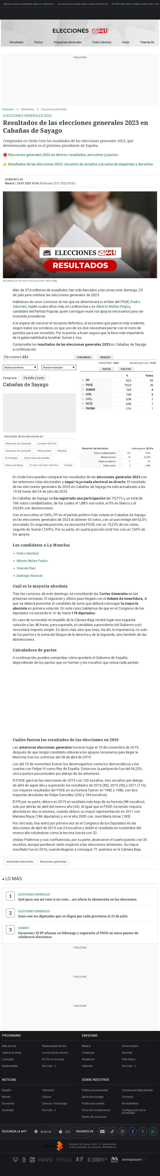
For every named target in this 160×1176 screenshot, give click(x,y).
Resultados (17, 42)
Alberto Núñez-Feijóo (32, 561)
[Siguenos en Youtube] (102, 1131)
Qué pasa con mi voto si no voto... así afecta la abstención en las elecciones (77, 899)
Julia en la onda (11, 1052)
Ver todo (47, 1066)
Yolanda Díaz (148, 42)
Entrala (68, 465)
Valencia (87, 1065)
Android (45, 1132)
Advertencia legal (92, 1096)
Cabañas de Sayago (25, 385)
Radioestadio (10, 1065)
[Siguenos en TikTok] (112, 1131)
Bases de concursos (94, 1116)
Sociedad (7, 1110)
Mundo (6, 1096)
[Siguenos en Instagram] (122, 1131)
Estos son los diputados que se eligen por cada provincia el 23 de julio (73, 916)
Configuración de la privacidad (134, 1111)
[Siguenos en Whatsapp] (153, 1131)
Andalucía (88, 1059)
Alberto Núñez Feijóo (113, 306)
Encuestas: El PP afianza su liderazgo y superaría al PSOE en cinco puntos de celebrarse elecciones (78, 935)
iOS (67, 1132)
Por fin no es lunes (53, 1059)
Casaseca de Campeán (18, 450)
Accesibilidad (130, 1103)
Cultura (46, 1096)
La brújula (8, 1059)
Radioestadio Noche (54, 1046)
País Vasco (128, 1059)
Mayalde (62, 450)
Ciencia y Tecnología (54, 1103)
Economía (8, 1103)
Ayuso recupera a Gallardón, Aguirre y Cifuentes (28, 4)
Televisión (48, 1090)
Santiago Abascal (29, 576)
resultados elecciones (20, 861)
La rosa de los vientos (55, 1052)
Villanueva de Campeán (18, 443)
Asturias (127, 1052)
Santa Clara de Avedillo (37, 458)
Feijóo (125, 42)
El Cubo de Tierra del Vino (44, 465)
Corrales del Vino (47, 443)
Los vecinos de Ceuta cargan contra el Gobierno (83, 4)
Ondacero (8, 109)
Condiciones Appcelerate (137, 1090)
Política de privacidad (95, 1090)
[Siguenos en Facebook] (133, 1131)
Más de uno (9, 1046)
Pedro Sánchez (101, 42)
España (6, 1090)
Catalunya (88, 1052)
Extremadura (130, 1046)
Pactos (38, 42)
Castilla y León (34, 378)
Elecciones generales (54, 109)
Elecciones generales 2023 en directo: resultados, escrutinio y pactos (63, 155)
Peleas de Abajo (14, 465)
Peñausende (44, 450)
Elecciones (27, 109)
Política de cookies (93, 1103)
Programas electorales (68, 42)
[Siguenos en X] (143, 1131)
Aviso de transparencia (96, 1110)
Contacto (127, 1096)
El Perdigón (11, 458)
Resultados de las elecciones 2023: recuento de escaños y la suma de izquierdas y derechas (80, 164)
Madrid (86, 1046)
